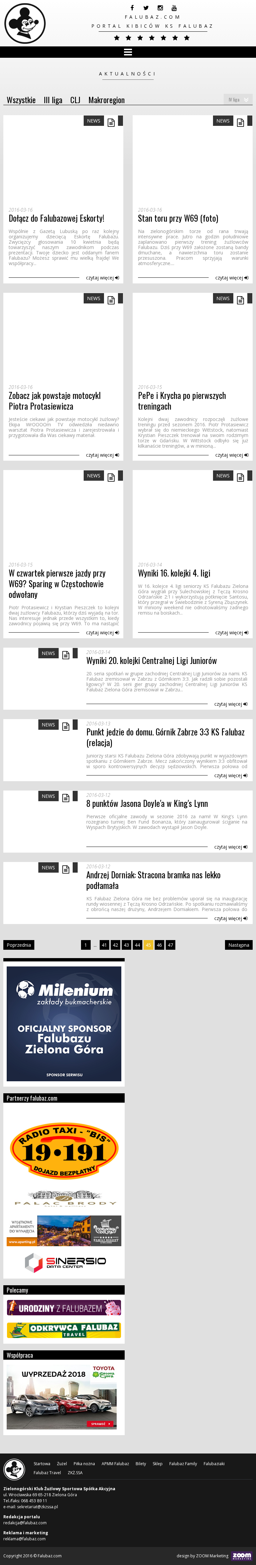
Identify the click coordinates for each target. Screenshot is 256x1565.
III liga (53, 99)
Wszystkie (21, 99)
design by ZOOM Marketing (203, 1556)
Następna (238, 945)
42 (115, 945)
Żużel (62, 1464)
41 (104, 945)
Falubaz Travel (47, 1473)
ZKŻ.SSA (75, 1473)
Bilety (141, 1464)
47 (170, 945)
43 (126, 945)
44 (137, 945)
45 (148, 945)
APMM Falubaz (115, 1464)
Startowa (42, 1464)
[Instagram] (160, 8)
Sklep (158, 1464)
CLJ (75, 99)
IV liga (234, 99)
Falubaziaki (214, 1464)
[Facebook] (132, 8)
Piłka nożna (84, 1464)
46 (159, 945)
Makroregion (106, 99)
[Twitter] (146, 8)
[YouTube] (174, 8)
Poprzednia (19, 945)
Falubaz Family (183, 1464)
